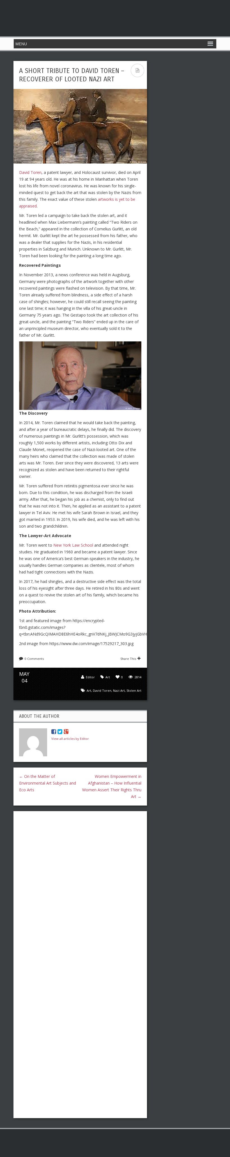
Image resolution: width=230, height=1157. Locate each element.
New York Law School (73, 545)
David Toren (30, 172)
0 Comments (34, 659)
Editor (90, 677)
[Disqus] (80, 888)
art (89, 690)
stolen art (134, 690)
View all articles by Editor (70, 738)
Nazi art (119, 690)
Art (107, 677)
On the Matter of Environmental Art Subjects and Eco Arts (47, 783)
